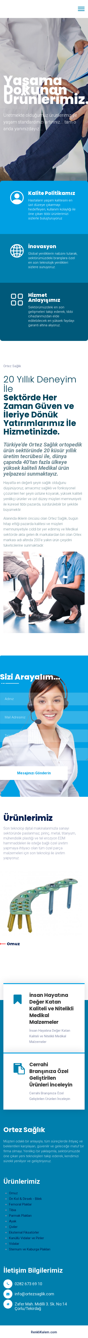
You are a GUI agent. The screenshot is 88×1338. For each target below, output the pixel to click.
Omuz (13, 944)
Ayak (12, 1221)
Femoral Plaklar (20, 1204)
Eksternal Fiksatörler (24, 1232)
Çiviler (13, 1227)
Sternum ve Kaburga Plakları (29, 1249)
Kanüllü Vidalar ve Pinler (26, 1238)
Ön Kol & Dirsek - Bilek (25, 1199)
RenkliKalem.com (44, 1332)
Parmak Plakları (20, 1216)
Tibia (12, 1210)
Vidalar (14, 1244)
